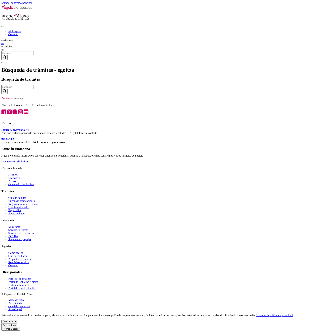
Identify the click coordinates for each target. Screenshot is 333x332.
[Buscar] (4, 57)
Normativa (14, 178)
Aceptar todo (9, 325)
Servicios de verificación (21, 233)
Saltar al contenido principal (16, 2)
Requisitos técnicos (18, 262)
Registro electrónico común (23, 204)
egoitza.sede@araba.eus (15, 129)
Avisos (12, 181)
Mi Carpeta (14, 31)
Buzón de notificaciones (21, 200)
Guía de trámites (17, 197)
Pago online (14, 210)
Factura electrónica (18, 285)
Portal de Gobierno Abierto (23, 281)
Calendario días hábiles (21, 184)
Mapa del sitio (16, 299)
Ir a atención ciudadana (15, 161)
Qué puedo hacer (17, 256)
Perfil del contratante (19, 278)
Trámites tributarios (18, 207)
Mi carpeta (14, 226)
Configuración (9, 321)
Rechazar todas (11, 328)
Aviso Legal (15, 309)
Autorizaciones (16, 213)
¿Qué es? (13, 174)
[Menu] (2, 26)
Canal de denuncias (19, 306)
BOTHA (13, 236)
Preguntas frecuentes (19, 259)
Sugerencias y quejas (19, 239)
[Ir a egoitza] (17, 8)
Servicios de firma (18, 229)
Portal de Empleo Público (22, 288)
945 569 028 (8, 138)
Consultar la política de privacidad (274, 315)
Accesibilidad (15, 303)
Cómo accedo (15, 252)
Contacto (13, 34)
